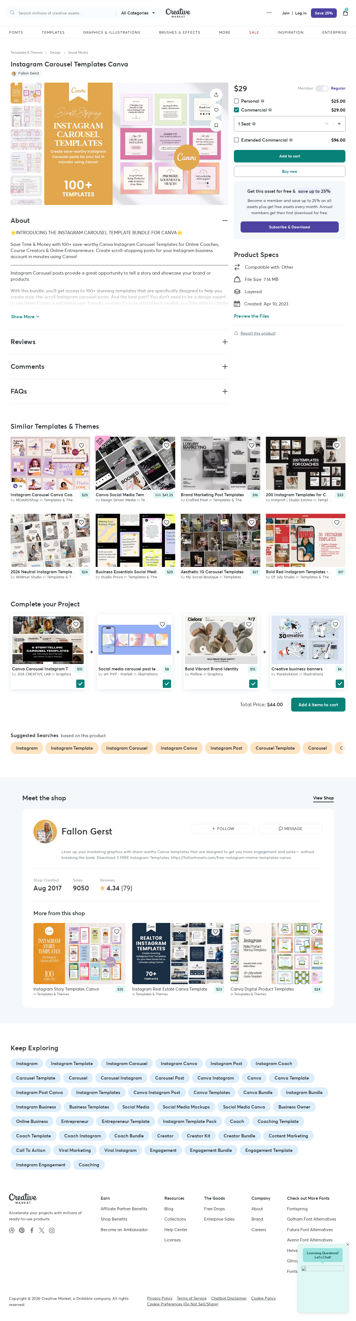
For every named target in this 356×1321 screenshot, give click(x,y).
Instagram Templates (98, 1092)
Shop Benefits (114, 1219)
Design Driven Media (118, 500)
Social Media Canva (244, 1107)
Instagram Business (36, 1107)
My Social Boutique (202, 577)
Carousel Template (35, 1078)
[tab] (26, 93)
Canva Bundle (258, 1092)
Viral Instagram (120, 1150)
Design (55, 52)
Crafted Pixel (197, 500)
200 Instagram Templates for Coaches (303, 494)
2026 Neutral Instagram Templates (44, 571)
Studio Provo (112, 577)
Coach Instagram (82, 1136)
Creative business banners (297, 668)
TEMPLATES (53, 32)
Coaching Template (278, 1121)
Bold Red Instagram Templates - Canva (304, 571)
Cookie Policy (263, 1298)
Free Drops (214, 1208)
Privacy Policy (159, 1298)
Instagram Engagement (40, 1164)
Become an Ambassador (124, 1229)
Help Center (175, 1229)
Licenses (172, 1240)
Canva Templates (212, 1092)
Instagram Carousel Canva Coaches (46, 494)
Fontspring (297, 1208)
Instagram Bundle (304, 1092)
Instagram (27, 1063)
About (257, 1208)
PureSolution (287, 674)
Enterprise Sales (219, 1219)
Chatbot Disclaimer (229, 1298)
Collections (175, 1219)
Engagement (163, 1150)
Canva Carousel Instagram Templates (48, 668)
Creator (165, 1136)
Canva (254, 1078)
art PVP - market (118, 674)
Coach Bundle (129, 1136)
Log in (300, 13)
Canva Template (292, 1078)
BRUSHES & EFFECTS (180, 32)
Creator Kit (198, 1136)
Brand (257, 1219)
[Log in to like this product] (81, 445)
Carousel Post (169, 1078)
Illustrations (148, 674)
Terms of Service (192, 1298)
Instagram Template (72, 1063)
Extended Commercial (264, 140)
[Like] (216, 110)
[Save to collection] (216, 125)
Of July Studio (283, 577)
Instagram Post (226, 1063)
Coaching (89, 1164)
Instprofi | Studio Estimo (291, 500)
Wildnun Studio (29, 577)
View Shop (323, 798)
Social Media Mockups (186, 1107)
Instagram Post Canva (39, 1092)
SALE (254, 32)
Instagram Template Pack (190, 1121)
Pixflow (196, 674)
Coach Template (33, 1136)
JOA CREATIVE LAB (34, 674)
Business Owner (294, 1107)
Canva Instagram (215, 1078)
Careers (258, 1229)
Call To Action (30, 1150)
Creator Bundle (239, 1136)
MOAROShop (27, 500)
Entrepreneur (74, 1121)
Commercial (254, 110)
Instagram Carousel (126, 1063)
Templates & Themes (27, 52)
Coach (237, 1121)
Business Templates (89, 1107)
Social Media (78, 52)
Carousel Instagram (121, 1078)
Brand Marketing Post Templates (212, 494)
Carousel (78, 1078)
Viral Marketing (75, 1150)
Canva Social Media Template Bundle (132, 494)
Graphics (63, 674)
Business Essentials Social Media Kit (130, 571)
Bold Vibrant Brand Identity (211, 668)
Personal (250, 101)
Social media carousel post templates (134, 668)
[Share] (216, 94)
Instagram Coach (274, 1063)
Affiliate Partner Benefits (124, 1208)
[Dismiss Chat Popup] (347, 1244)
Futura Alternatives (310, 1229)
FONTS (16, 32)
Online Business (32, 1121)
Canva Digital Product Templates (262, 989)
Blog (168, 1208)
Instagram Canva (179, 1063)
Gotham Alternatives (311, 1219)
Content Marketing (288, 1136)
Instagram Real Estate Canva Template (169, 989)
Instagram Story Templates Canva (66, 989)
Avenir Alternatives (310, 1240)
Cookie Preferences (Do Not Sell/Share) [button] (182, 1304)
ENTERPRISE (334, 32)
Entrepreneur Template (126, 1121)
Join (286, 13)
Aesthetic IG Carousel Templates (212, 571)
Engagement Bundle (211, 1150)
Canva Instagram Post (157, 1092)
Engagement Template (269, 1150)
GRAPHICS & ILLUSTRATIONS (111, 32)
